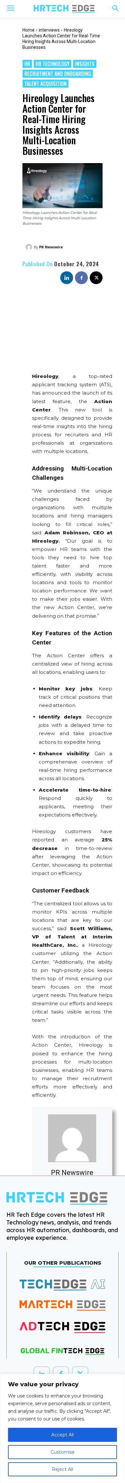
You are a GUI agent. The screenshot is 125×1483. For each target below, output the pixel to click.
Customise (63, 1452)
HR (27, 64)
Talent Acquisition (45, 83)
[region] (62, 1428)
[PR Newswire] (30, 247)
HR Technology (53, 64)
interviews (49, 30)
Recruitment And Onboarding (57, 74)
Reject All (62, 1469)
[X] (96, 277)
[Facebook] (81, 277)
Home (28, 30)
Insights (85, 64)
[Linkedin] (66, 277)
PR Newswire (51, 247)
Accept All (62, 1435)
